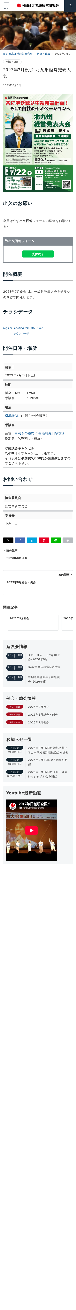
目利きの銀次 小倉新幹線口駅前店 (40, 433)
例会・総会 (12, 61)
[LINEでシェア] (56, 540)
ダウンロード (21, 333)
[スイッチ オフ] (70, 6)
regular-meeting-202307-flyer (23, 328)
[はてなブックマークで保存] (32, 540)
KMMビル (12, 415)
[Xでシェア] (8, 540)
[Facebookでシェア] (20, 540)
